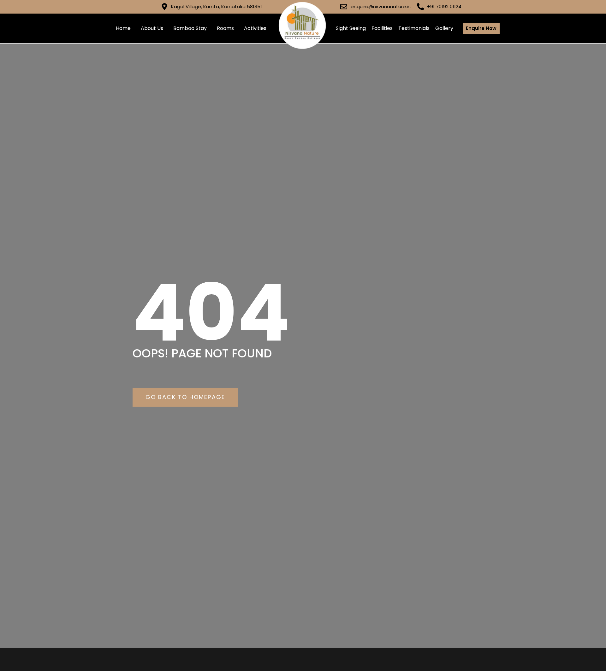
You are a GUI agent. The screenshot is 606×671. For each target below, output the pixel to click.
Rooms (225, 28)
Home (123, 28)
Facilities (382, 28)
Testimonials (414, 28)
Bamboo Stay (190, 28)
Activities (255, 28)
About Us (152, 28)
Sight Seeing (351, 28)
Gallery (444, 28)
